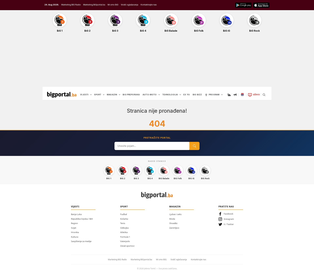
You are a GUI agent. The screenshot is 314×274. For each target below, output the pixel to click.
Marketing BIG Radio (71, 4)
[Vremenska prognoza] (229, 94)
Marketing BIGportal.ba (141, 259)
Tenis (122, 223)
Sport (124, 206)
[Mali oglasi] (235, 94)
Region (74, 223)
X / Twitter (229, 224)
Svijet (73, 227)
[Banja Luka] (242, 94)
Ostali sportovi (127, 245)
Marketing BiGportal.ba (94, 4)
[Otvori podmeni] (90, 94)
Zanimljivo (174, 227)
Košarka (124, 218)
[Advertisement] (157, 61)
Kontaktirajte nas (149, 4)
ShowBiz (173, 223)
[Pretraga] (264, 94)
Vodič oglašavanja (129, 4)
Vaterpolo (125, 241)
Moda (172, 218)
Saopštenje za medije (81, 241)
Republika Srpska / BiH (82, 218)
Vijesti (75, 206)
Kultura (74, 236)
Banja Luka (76, 214)
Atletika (124, 232)
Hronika (75, 232)
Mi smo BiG (113, 4)
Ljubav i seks (175, 214)
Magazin (175, 206)
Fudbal (123, 214)
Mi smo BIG (161, 259)
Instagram (229, 218)
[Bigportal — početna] (62, 95)
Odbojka (124, 227)
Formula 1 (125, 236)
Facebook (228, 213)
